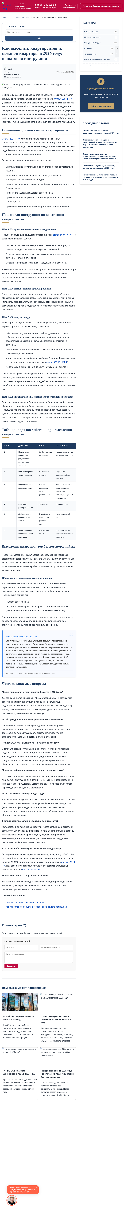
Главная (5, 17)
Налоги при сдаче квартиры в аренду (25, 902)
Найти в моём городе (101, 106)
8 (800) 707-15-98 (45, 4)
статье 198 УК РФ (31, 869)
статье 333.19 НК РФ (56, 362)
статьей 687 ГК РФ (62, 235)
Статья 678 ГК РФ (63, 99)
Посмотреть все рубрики (101, 66)
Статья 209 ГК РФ (11, 139)
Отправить (11, 966)
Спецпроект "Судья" (23, 17)
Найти (39, 38)
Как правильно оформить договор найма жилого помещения (36, 907)
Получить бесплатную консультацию (101, 6)
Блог (12, 17)
